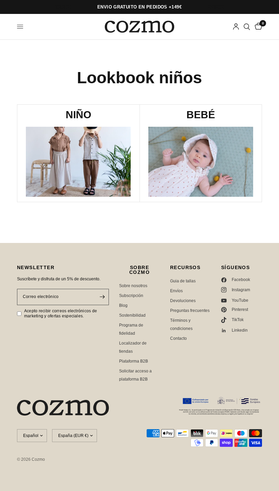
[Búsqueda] (246, 26)
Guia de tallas (183, 281)
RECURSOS (185, 267)
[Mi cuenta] (236, 26)
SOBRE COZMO (139, 270)
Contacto (178, 338)
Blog (123, 305)
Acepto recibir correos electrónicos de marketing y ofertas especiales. (60, 313)
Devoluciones (183, 300)
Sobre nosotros (133, 285)
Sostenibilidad (132, 315)
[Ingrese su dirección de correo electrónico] (102, 297)
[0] (257, 26)
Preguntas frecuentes (190, 310)
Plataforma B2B (133, 361)
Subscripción (131, 295)
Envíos (176, 290)
